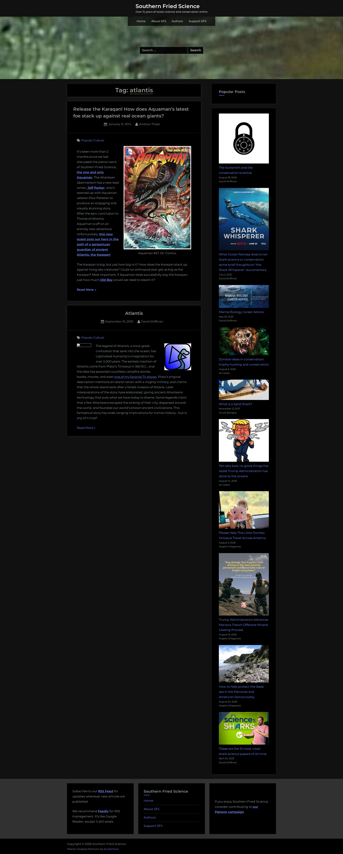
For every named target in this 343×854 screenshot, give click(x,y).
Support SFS (197, 21)
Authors (177, 21)
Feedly (103, 811)
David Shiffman (152, 321)
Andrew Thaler (149, 124)
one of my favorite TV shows (135, 377)
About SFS (158, 21)
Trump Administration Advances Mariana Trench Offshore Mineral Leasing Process (243, 625)
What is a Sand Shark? (235, 404)
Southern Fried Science (168, 6)
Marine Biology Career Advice (241, 312)
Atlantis (134, 313)
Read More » (86, 290)
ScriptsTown (111, 849)
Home (141, 21)
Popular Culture (92, 140)
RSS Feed (105, 791)
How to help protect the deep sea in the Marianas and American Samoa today (241, 692)
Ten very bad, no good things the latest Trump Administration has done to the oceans (243, 471)
